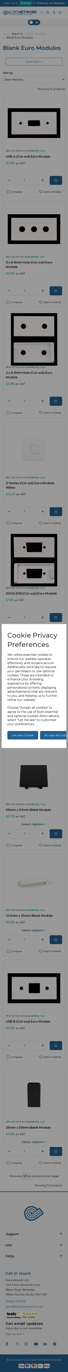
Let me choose (23, 735)
